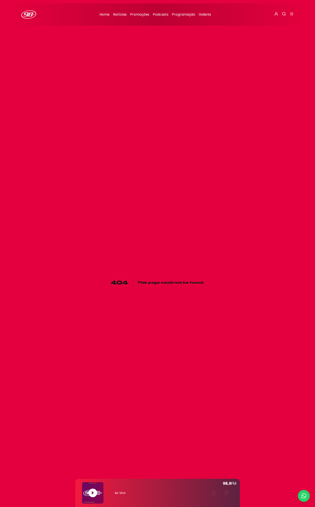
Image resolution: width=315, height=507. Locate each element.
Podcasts (160, 14)
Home (104, 14)
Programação (183, 14)
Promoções (139, 14)
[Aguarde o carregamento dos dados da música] (214, 492)
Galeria (205, 14)
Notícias (120, 14)
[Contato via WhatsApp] (304, 496)
